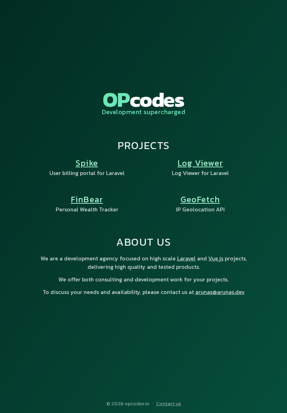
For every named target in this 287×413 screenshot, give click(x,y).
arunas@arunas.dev (220, 292)
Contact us (168, 403)
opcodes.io (137, 403)
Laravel (186, 258)
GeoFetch (200, 199)
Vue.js (215, 258)
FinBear (87, 199)
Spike (87, 163)
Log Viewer (200, 163)
